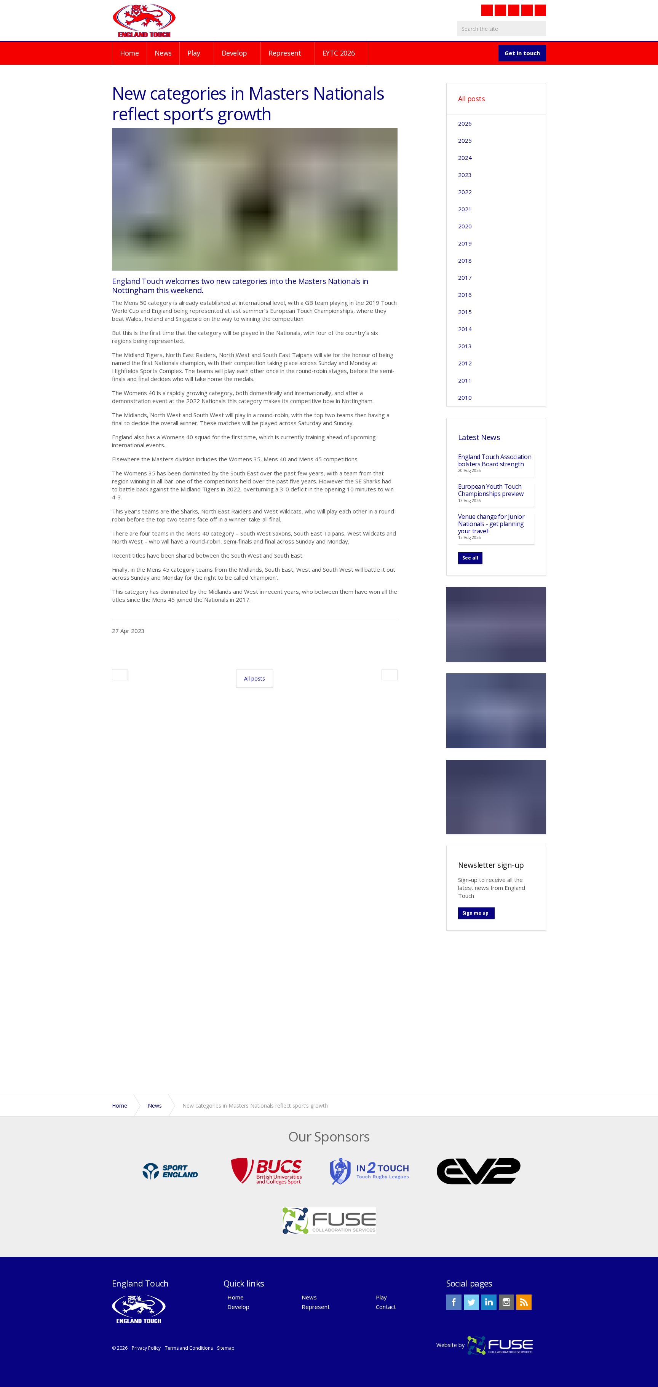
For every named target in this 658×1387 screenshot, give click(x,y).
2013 (465, 346)
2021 (465, 209)
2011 (465, 380)
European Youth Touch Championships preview (491, 490)
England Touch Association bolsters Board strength (495, 460)
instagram (506, 1302)
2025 (465, 140)
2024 (465, 157)
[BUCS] (266, 1170)
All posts (471, 99)
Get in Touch (496, 1015)
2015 (465, 312)
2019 (465, 243)
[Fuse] (329, 1220)
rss (524, 1302)
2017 (465, 277)
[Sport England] (170, 1170)
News (163, 52)
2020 (465, 226)
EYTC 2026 (339, 52)
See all (470, 558)
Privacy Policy (146, 1348)
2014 (465, 329)
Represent (284, 52)
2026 (465, 123)
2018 (465, 260)
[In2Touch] (369, 1170)
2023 (465, 175)
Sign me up (475, 913)
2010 (465, 397)
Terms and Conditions (189, 1348)
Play (193, 52)
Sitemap (226, 1348)
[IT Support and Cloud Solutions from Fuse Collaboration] (500, 1345)
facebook (454, 1302)
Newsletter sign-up (491, 865)
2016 (465, 294)
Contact (386, 1307)
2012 (465, 363)
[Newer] (390, 675)
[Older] (120, 675)
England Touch (144, 20)
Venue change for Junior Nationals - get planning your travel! (491, 523)
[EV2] (479, 1170)
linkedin (489, 1302)
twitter (471, 1302)
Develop (234, 52)
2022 (465, 192)
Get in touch (522, 53)
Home (129, 52)
